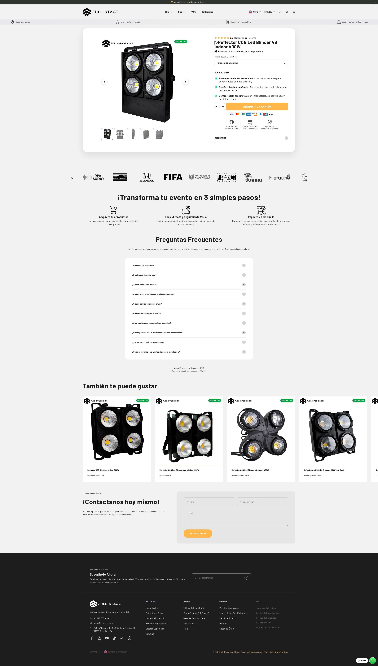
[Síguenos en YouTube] (107, 638)
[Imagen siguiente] (186, 82)
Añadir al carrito (257, 106)
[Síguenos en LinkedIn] (122, 638)
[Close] (375, 2)
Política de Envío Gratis (194, 608)
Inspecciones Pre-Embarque (233, 613)
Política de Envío (264, 622)
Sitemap (150, 633)
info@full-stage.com (103, 623)
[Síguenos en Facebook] (92, 638)
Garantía (223, 623)
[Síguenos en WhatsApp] (129, 638)
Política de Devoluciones (267, 613)
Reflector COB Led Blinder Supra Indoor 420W (179, 470)
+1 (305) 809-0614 (102, 618)
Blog (180, 12)
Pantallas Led (152, 608)
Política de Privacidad (266, 617)
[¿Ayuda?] (372, 660)
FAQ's (193, 12)
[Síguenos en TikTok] (114, 638)
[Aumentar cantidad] (223, 106)
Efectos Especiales (155, 628)
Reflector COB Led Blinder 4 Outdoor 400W (250, 470)
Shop (167, 12)
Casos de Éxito (226, 628)
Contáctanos (207, 12)
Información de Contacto (268, 627)
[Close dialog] (373, 601)
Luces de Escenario (155, 618)
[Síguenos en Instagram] (99, 638)
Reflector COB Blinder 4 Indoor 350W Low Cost (324, 470)
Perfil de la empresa (229, 608)
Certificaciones (226, 618)
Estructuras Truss (154, 613)
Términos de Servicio (266, 608)
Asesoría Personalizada (194, 618)
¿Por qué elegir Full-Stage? (196, 613)
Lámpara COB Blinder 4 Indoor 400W (103, 470)
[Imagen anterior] (104, 82)
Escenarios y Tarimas (156, 623)
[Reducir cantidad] (216, 107)
